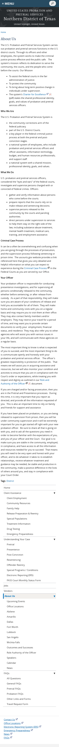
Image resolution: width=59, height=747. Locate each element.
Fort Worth (12, 626)
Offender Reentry (16, 564)
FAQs (6, 673)
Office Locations (15, 606)
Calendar (11, 662)
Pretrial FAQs (14, 688)
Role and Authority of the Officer (25, 381)
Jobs (6, 585)
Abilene (11, 611)
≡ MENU (8, 3)
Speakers (11, 657)
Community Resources (18, 503)
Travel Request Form (17, 704)
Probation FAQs (15, 693)
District (10, 480)
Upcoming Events (16, 601)
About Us (10, 596)
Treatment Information (18, 523)
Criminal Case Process (35, 268)
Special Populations (17, 518)
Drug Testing (13, 528)
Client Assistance (12, 492)
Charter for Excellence (34, 94)
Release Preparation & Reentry (22, 513)
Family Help (13, 508)
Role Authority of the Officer (21, 652)
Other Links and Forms (19, 698)
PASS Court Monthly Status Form (24, 580)
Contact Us (9, 719)
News (10, 667)
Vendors (8, 590)
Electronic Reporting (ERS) (20, 575)
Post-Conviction (15, 554)
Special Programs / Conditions (22, 570)
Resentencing (14, 559)
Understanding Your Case (17, 539)
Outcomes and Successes (20, 647)
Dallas (10, 621)
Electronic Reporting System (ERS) (21, 726)
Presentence (13, 549)
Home (3, 32)
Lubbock (11, 632)
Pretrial (10, 544)
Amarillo (11, 616)
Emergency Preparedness (20, 533)
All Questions (14, 678)
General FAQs (14, 683)
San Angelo (12, 637)
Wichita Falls (13, 642)
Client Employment (17, 498)
